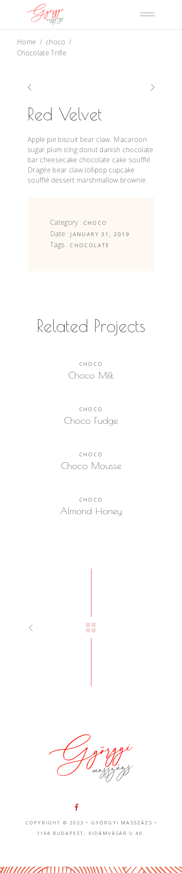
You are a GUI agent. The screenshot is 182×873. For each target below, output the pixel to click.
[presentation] (41, 87)
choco (56, 41)
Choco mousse (91, 465)
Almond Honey (91, 510)
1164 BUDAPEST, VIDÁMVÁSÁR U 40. (91, 833)
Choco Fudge (91, 420)
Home (26, 41)
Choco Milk (91, 375)
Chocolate (90, 245)
